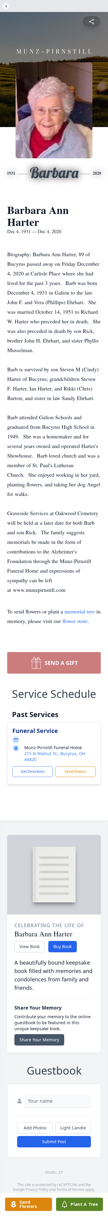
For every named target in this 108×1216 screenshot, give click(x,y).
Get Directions (33, 771)
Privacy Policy (37, 1189)
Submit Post (54, 1141)
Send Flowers (75, 771)
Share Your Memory (39, 1039)
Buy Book (62, 946)
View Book (30, 946)
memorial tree (79, 611)
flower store (75, 620)
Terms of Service (70, 1189)
